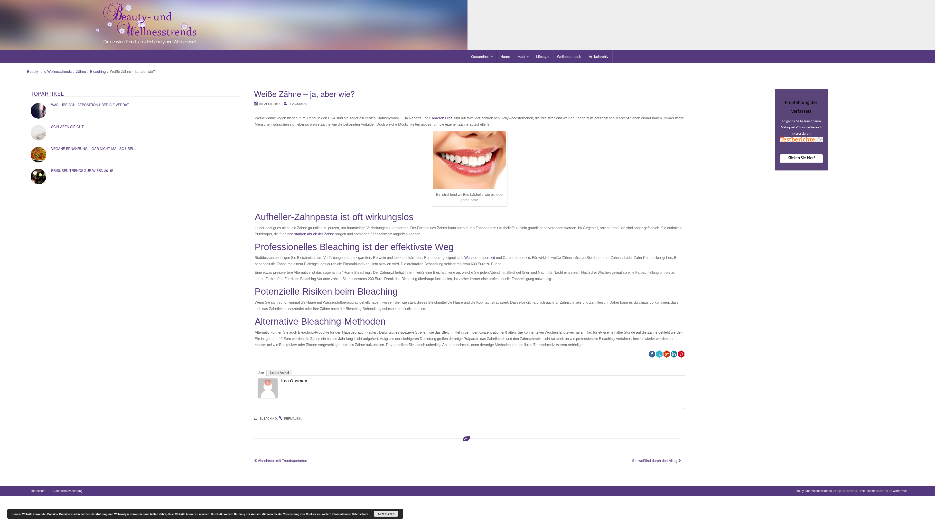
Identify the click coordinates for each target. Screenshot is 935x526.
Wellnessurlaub (569, 56)
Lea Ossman (298, 104)
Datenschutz (360, 514)
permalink (292, 418)
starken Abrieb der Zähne (314, 234)
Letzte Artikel (279, 373)
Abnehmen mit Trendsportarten (282, 460)
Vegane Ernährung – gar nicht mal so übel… (94, 148)
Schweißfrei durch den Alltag (655, 460)
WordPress (900, 490)
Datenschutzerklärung (68, 490)
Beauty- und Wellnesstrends (49, 71)
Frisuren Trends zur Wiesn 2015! (82, 170)
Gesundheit (480, 56)
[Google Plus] (268, 382)
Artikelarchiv (598, 56)
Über (260, 373)
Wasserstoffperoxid (479, 257)
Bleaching (98, 71)
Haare (505, 56)
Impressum (38, 490)
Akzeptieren (386, 514)
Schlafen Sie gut (67, 126)
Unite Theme (867, 490)
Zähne (81, 71)
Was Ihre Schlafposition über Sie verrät (90, 104)
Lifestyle (542, 56)
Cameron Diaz (441, 118)
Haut (522, 56)
